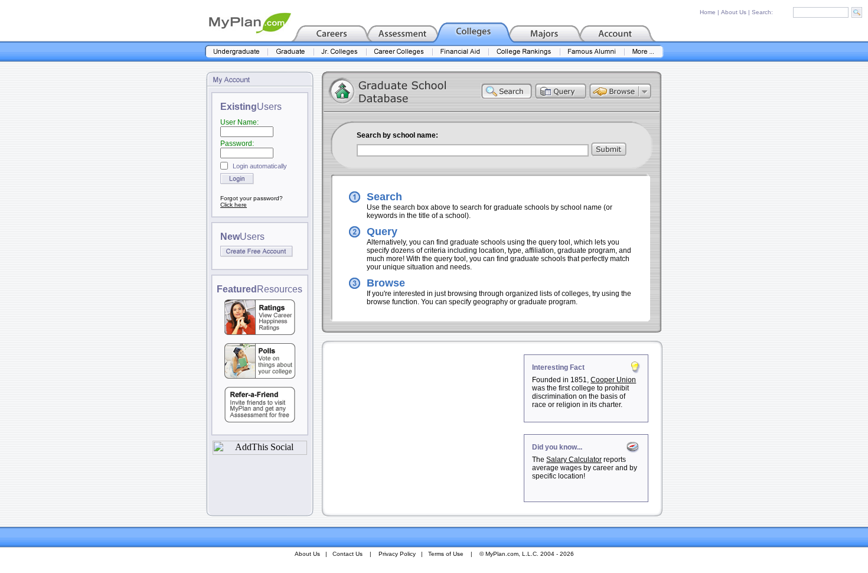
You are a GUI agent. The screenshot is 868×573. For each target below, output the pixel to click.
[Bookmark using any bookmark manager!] (260, 452)
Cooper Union (613, 380)
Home (708, 12)
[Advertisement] (424, 428)
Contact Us (347, 554)
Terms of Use (446, 554)
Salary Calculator (574, 459)
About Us (733, 12)
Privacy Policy (397, 554)
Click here (233, 204)
